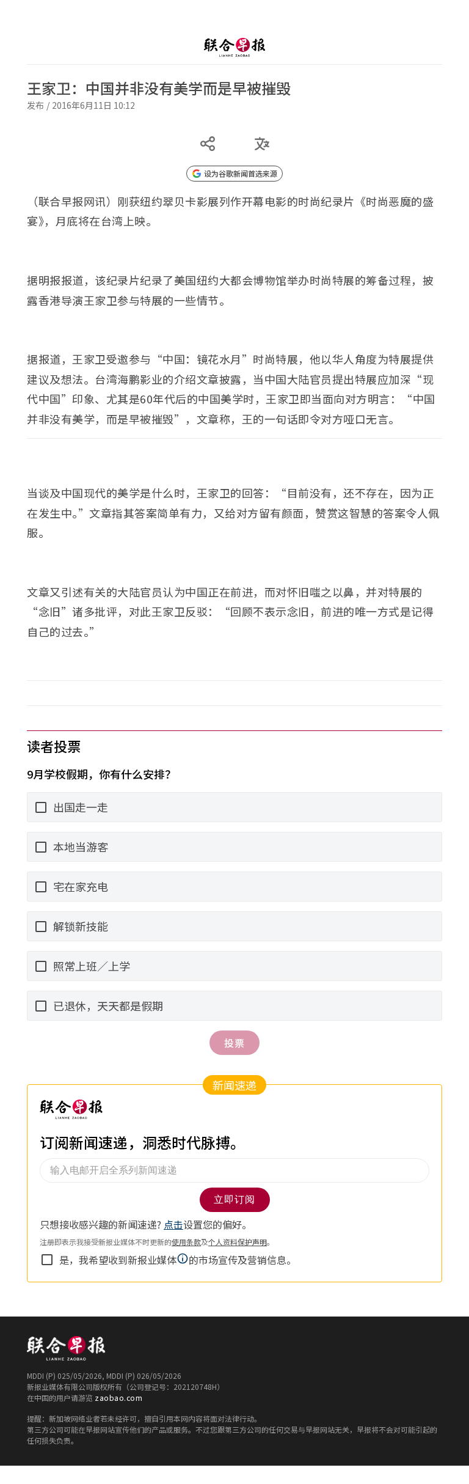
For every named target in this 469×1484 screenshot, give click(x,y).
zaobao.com (118, 1397)
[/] (234, 47)
